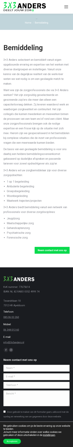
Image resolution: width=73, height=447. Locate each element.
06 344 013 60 (11, 329)
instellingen (49, 435)
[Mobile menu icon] (66, 6)
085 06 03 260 (11, 317)
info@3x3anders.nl (13, 342)
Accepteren (12, 441)
